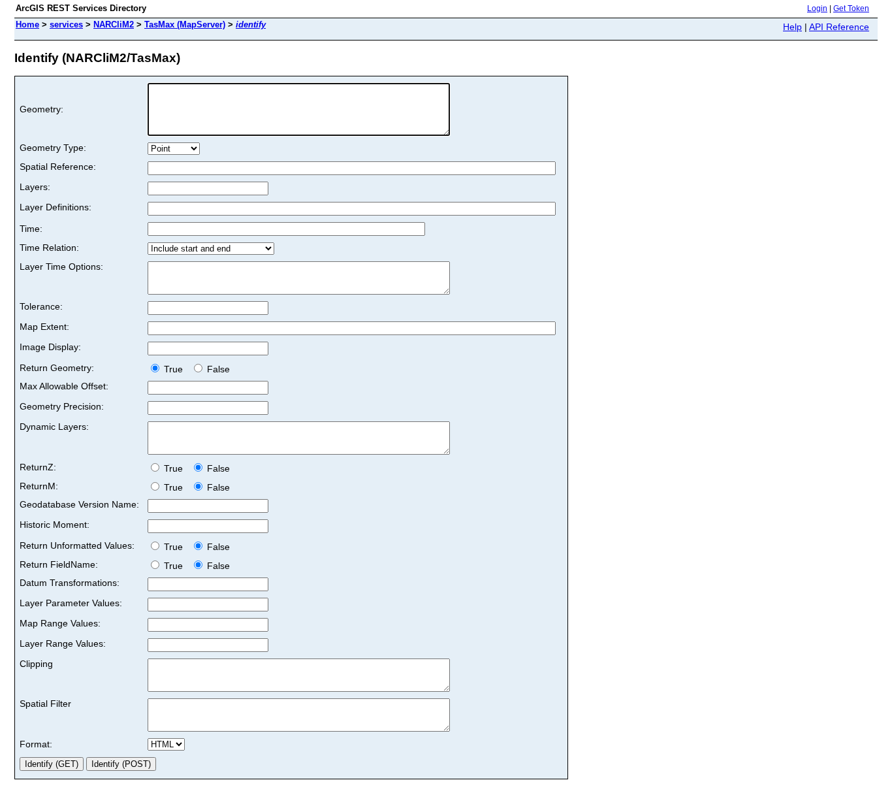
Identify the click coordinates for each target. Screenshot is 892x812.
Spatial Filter (45, 703)
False (217, 369)
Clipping (36, 663)
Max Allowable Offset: (64, 386)
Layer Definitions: (55, 207)
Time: (31, 228)
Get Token (851, 8)
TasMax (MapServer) (184, 24)
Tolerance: (41, 306)
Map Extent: (44, 326)
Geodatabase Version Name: (79, 504)
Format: (36, 744)
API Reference (839, 27)
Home (27, 24)
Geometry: (41, 109)
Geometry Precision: (62, 406)
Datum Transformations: (69, 582)
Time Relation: (49, 247)
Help (792, 27)
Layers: (35, 187)
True (174, 369)
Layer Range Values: (63, 643)
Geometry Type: (53, 147)
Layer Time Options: (61, 266)
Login (817, 8)
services (66, 24)
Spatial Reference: (58, 166)
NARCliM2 (113, 24)
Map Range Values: (60, 623)
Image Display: (50, 347)
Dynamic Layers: (54, 426)
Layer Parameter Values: (71, 603)
